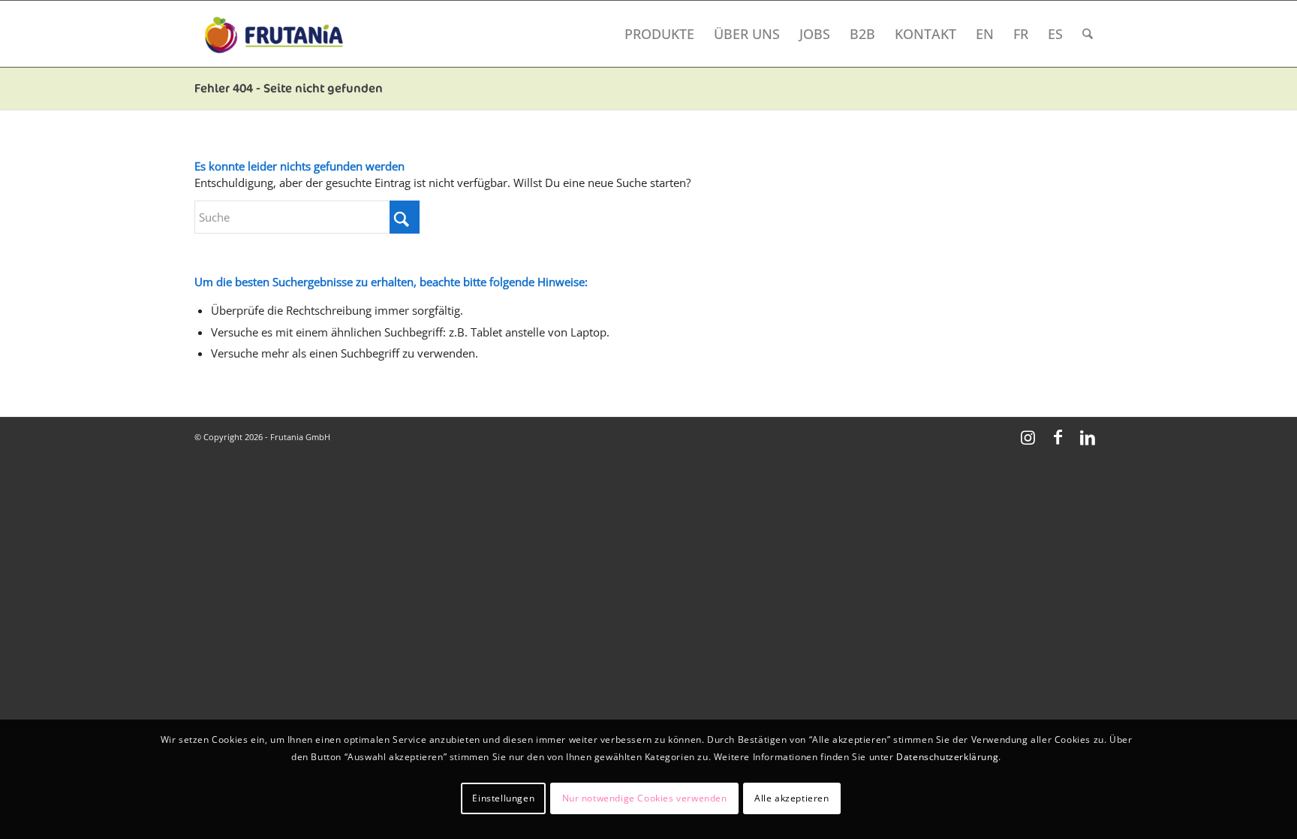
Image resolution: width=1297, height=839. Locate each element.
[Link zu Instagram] (1027, 436)
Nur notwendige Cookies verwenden (644, 798)
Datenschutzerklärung (947, 756)
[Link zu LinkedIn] (1087, 436)
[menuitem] (659, 34)
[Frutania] (273, 34)
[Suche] (1088, 34)
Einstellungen (503, 798)
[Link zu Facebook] (1057, 436)
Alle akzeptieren (791, 798)
